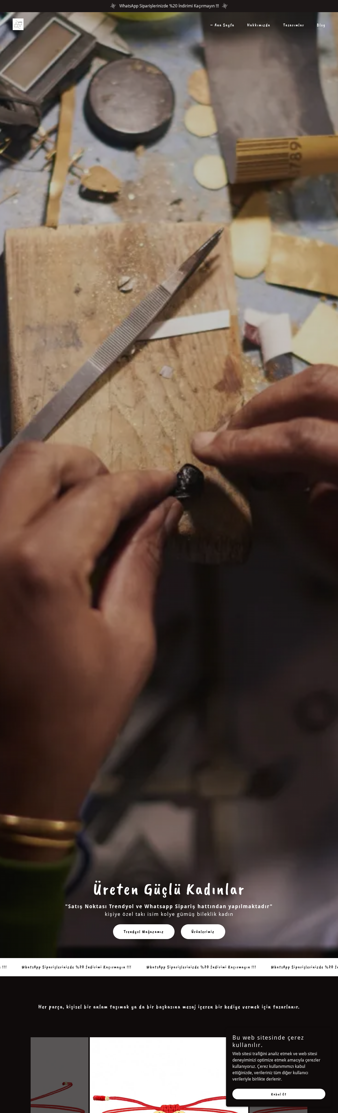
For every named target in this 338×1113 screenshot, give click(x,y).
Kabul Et (279, 1094)
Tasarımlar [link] (293, 25)
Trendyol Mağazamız (144, 931)
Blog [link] (321, 25)
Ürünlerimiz (203, 931)
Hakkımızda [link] (258, 25)
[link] (18, 23)
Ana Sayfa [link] (224, 25)
